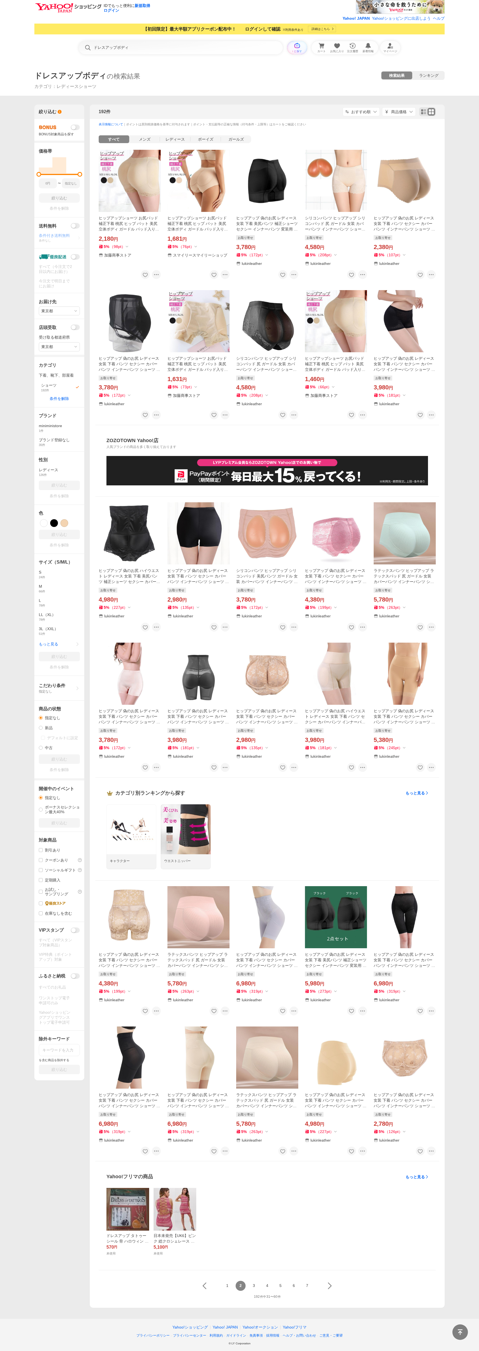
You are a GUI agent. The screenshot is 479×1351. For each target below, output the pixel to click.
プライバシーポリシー (153, 1335)
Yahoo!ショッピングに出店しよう (401, 18)
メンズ (145, 139)
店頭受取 (48, 327)
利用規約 (216, 1335)
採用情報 (272, 1335)
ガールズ (236, 139)
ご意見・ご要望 (331, 1335)
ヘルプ (439, 18)
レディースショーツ (76, 86)
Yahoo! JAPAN (356, 18)
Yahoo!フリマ (295, 1327)
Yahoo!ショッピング (190, 1327)
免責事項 (256, 1335)
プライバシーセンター (189, 1335)
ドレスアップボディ (70, 75)
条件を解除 (59, 398)
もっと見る (415, 793)
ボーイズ (205, 139)
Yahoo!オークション (260, 1327)
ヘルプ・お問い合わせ (299, 1335)
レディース (175, 139)
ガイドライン (236, 1335)
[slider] (39, 174)
